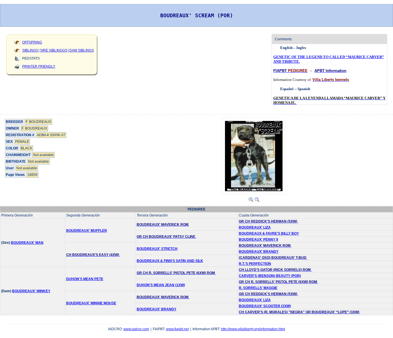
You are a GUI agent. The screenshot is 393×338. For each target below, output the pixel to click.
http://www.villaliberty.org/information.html (253, 329)
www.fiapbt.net (177, 329)
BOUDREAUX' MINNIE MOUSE (91, 303)
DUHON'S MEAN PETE (84, 279)
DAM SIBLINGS (81, 50)
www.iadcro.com (136, 329)
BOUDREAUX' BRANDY (258, 252)
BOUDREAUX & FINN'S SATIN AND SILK (170, 261)
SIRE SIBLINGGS (53, 50)
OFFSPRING (32, 42)
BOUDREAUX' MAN (27, 243)
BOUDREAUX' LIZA (255, 227)
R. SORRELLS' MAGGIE (258, 288)
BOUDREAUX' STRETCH (157, 249)
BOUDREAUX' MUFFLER (86, 231)
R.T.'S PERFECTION (255, 264)
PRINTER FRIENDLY (38, 66)
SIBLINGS (30, 50)
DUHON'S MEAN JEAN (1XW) (161, 285)
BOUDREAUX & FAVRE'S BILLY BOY (269, 233)
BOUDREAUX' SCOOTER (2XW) (265, 306)
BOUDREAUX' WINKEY (31, 291)
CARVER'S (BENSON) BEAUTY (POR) (270, 276)
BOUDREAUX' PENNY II (258, 240)
